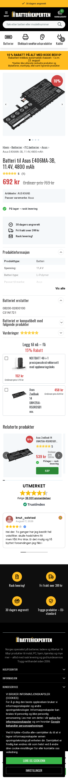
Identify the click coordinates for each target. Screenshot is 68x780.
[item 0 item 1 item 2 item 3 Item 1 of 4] (34, 104)
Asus (45, 147)
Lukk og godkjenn (34, 761)
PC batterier (31, 147)
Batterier (16, 147)
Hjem (6, 147)
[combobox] (34, 24)
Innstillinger (34, 770)
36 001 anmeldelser (38, 498)
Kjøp (47, 471)
